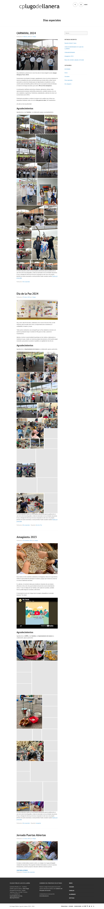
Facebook (85, 906)
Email (91, 906)
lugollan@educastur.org (16, 896)
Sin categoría (68, 84)
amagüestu (38, 823)
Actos (66, 72)
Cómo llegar (26, 888)
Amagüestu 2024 (69, 56)
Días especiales (26, 281)
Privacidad (64, 906)
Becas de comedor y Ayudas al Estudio (74, 60)
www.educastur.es (44, 896)
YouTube (89, 906)
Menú (85, 4)
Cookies (71, 906)
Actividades (67, 69)
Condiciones (77, 906)
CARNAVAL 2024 (26, 33)
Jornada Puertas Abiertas (31, 835)
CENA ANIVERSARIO (70, 52)
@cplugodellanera (14, 897)
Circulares (25, 872)
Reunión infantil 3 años (70, 43)
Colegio (34, 36)
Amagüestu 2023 (27, 537)
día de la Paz (39, 525)
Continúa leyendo (22, 870)
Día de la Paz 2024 (27, 293)
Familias (71, 890)
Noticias (71, 898)
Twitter (83, 906)
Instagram (87, 906)
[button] (23, 119)
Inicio (70, 883)
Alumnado (72, 894)
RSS (93, 906)
